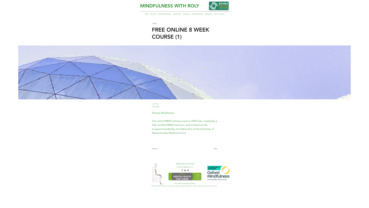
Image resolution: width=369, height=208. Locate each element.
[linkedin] (185, 170)
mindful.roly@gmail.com (185, 167)
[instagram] (188, 170)
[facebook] (182, 170)
